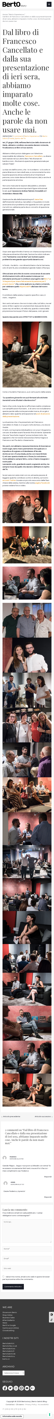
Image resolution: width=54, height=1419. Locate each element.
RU (25, 1409)
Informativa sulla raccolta (12, 1416)
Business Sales (9, 1318)
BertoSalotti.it (8, 1343)
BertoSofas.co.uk (10, 1346)
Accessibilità (43, 1404)
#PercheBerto (9, 1320)
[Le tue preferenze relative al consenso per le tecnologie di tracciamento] (49, 1414)
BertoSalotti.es (9, 1349)
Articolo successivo (44, 1116)
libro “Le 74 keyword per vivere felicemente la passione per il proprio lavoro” (27, 281)
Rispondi (47, 1177)
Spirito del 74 (20, 138)
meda (11, 138)
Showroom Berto (10, 1312)
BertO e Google (9, 1325)
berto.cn (6, 1359)
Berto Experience (31, 136)
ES (20, 1409)
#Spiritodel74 (25, 287)
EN (7, 1409)
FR (16, 1409)
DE (12, 1409)
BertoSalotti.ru (9, 1356)
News (5, 1323)
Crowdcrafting (8, 1330)
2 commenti (18, 136)
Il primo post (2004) (11, 1328)
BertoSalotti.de (9, 1354)
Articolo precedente (10, 1116)
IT (3, 1409)
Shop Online (7, 1315)
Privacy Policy (31, 1404)
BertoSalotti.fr (8, 1351)
